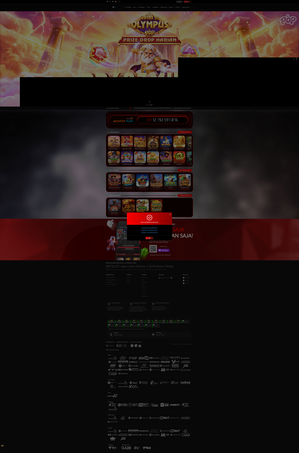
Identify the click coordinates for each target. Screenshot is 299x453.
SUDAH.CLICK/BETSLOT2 (149, 230)
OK (149, 238)
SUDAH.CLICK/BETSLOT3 (149, 232)
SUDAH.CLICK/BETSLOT (149, 228)
